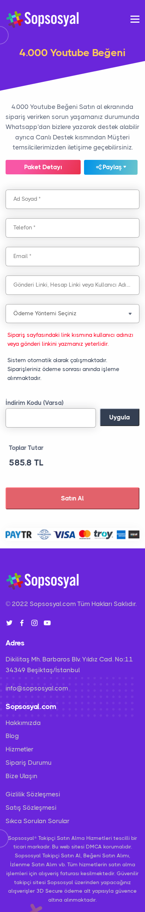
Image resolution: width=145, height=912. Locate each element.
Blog (12, 735)
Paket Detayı (43, 167)
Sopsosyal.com (53, 604)
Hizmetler (19, 749)
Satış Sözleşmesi (31, 807)
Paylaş (112, 167)
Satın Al (72, 498)
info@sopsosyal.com (37, 688)
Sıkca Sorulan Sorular (38, 821)
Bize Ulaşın (22, 776)
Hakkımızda (23, 722)
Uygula (119, 417)
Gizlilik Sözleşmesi (33, 794)
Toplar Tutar (26, 447)
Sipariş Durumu (29, 762)
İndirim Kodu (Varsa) (35, 402)
